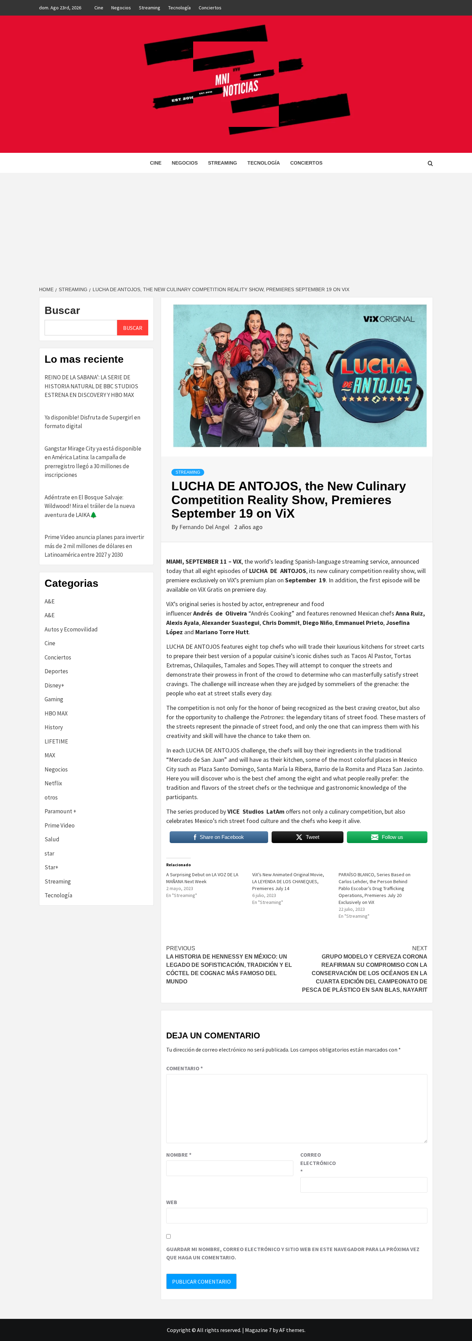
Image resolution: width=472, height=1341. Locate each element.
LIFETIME (56, 741)
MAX (50, 755)
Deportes (56, 671)
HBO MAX (56, 713)
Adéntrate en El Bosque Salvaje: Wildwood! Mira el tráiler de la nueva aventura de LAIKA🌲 (90, 506)
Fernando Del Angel (205, 527)
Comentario (184, 1068)
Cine (98, 7)
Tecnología (179, 7)
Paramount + (60, 811)
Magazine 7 (258, 1329)
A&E (50, 601)
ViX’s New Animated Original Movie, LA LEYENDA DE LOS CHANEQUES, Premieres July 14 (288, 881)
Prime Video (60, 825)
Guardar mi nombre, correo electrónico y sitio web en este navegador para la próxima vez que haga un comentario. (292, 1253)
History (54, 727)
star (49, 853)
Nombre (178, 1154)
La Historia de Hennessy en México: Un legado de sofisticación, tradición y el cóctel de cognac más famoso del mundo (229, 964)
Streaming (149, 7)
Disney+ (54, 685)
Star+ (51, 867)
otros (51, 797)
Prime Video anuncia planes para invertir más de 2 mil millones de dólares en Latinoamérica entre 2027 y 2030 (94, 545)
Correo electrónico (317, 1163)
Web (171, 1202)
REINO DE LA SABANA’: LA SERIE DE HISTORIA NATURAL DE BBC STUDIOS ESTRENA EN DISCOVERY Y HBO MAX (91, 386)
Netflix (53, 783)
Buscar (62, 310)
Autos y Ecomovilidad (71, 629)
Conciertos (210, 7)
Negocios (121, 7)
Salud (52, 839)
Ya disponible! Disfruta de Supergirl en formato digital (92, 422)
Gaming (54, 699)
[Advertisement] (236, 224)
